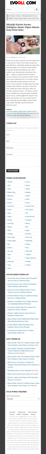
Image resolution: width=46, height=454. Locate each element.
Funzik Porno (30, 206)
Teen (9, 254)
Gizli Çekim (29, 209)
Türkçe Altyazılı (31, 258)
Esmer (28, 203)
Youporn (28, 265)
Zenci (9, 268)
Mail (7, 141)
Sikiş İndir (27, 115)
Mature (10, 227)
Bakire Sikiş (11, 192)
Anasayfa (12, 412)
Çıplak (20, 111)
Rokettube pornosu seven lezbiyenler (19, 370)
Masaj (28, 223)
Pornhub (28, 234)
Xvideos (28, 261)
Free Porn (33, 111)
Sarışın (14, 115)
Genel (7, 113)
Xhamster (11, 261)
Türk (9, 258)
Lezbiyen (28, 220)
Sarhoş (28, 244)
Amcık (8, 111)
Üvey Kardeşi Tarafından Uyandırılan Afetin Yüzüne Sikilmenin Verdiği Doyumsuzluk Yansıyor (22, 351)
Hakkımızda (21, 412)
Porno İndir (30, 113)
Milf (18, 113)
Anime (28, 185)
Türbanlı (28, 254)
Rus (9, 244)
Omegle (10, 234)
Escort (10, 203)
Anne (11, 111)
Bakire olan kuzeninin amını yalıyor (19, 374)
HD (11, 113)
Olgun (24, 113)
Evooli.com (22, 416)
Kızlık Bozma (30, 216)
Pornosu (13, 57)
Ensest (24, 111)
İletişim (33, 414)
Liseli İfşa (11, 223)
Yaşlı (9, 265)
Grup (9, 213)
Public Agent (12, 241)
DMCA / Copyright (22, 414)
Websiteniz (9, 148)
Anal (9, 185)
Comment (9, 154)
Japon (10, 216)
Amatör (10, 182)
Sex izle (22, 115)
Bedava (16, 111)
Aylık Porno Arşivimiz (13, 396)
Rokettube (9, 115)
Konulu (14, 113)
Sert (18, 115)
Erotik (28, 111)
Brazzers (10, 196)
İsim (7, 134)
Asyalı (28, 189)
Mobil (20, 113)
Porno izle (36, 113)
